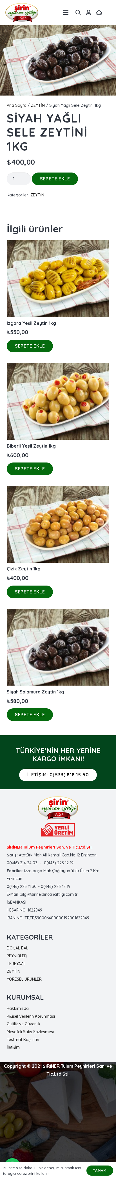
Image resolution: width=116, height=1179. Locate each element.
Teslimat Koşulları (23, 1039)
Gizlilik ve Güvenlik (24, 1023)
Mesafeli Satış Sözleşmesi (30, 1031)
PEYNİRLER (17, 955)
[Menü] (65, 13)
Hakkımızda (18, 1008)
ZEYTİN (38, 105)
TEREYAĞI (15, 963)
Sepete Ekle (55, 179)
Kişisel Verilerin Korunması (31, 1016)
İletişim (13, 1047)
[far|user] (88, 12)
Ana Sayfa (16, 105)
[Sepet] (99, 12)
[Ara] (78, 12)
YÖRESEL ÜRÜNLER (24, 979)
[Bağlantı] (22, 12)
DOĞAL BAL (17, 948)
